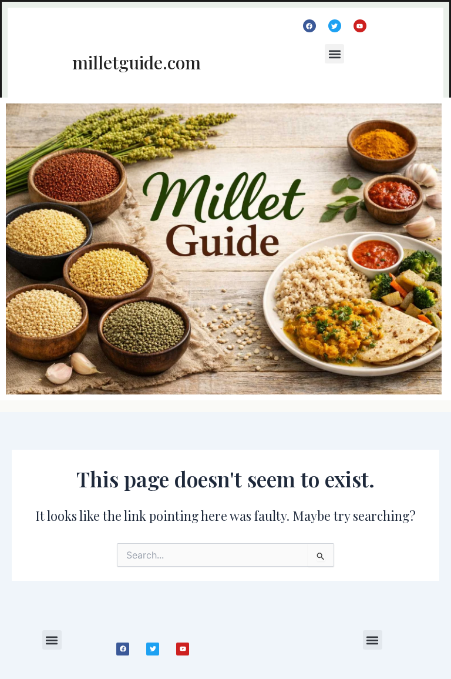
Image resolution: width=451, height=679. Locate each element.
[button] (334, 53)
